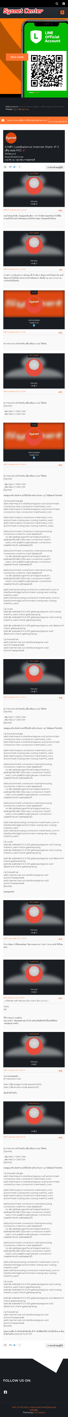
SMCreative (39, 1412)
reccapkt (34, 233)
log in (15, 109)
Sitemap (51, 1407)
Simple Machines (37, 1407)
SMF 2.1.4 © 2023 (20, 1407)
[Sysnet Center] (34, 325)
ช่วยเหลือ (34, 1410)
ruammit (34, 961)
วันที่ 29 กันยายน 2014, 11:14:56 (14, 269)
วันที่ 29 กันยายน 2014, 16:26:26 (14, 464)
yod (34, 292)
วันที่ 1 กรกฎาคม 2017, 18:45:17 (14, 1070)
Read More (17, 57)
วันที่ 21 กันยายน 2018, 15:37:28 (14, 1137)
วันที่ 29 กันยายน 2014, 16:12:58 (14, 391)
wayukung (34, 1103)
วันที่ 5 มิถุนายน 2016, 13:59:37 (14, 998)
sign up (25, 109)
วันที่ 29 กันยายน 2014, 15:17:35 (14, 332)
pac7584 (34, 173)
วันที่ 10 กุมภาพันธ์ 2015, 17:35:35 (14, 938)
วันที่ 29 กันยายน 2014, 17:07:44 (14, 697)
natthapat (34, 1034)
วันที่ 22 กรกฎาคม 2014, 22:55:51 (15, 210)
